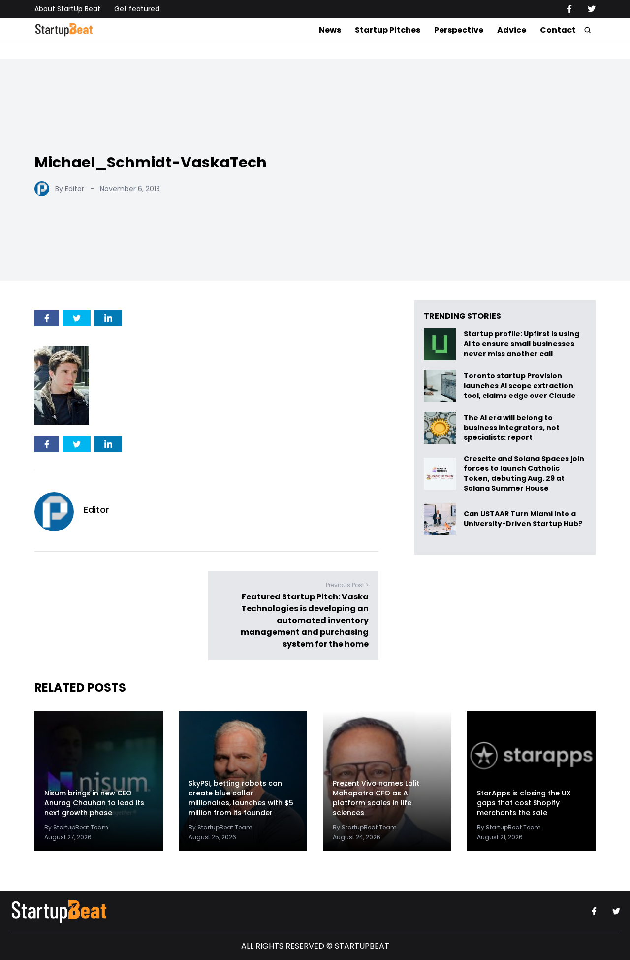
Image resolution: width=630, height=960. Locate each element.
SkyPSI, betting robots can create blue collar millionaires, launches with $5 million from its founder (241, 798)
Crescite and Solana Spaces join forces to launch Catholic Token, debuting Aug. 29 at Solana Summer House (524, 473)
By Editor (69, 189)
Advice (511, 29)
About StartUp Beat (67, 9)
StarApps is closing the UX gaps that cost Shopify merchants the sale (524, 803)
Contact (558, 29)
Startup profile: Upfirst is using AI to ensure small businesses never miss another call (521, 344)
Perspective (458, 29)
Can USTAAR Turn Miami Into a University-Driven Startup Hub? (523, 519)
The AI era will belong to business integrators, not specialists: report (512, 427)
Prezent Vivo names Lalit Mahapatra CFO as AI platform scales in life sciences (376, 798)
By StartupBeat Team (76, 827)
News (330, 29)
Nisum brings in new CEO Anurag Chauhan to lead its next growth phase (94, 803)
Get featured (136, 9)
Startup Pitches (387, 29)
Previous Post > (347, 585)
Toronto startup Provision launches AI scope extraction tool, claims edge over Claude (520, 385)
